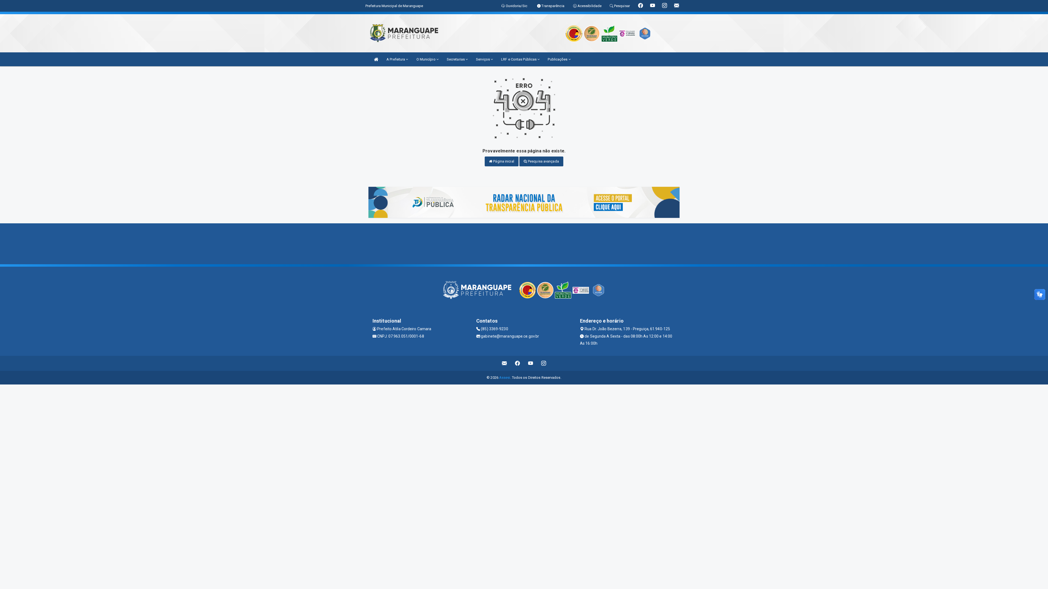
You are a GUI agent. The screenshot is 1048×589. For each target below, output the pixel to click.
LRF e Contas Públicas (519, 59)
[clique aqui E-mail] (504, 363)
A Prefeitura (396, 59)
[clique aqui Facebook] (517, 363)
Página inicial (503, 161)
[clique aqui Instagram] (544, 363)
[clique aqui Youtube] (530, 363)
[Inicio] (376, 59)
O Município (426, 59)
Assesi (504, 377)
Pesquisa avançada (543, 161)
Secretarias (456, 59)
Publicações (558, 59)
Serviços (483, 59)
